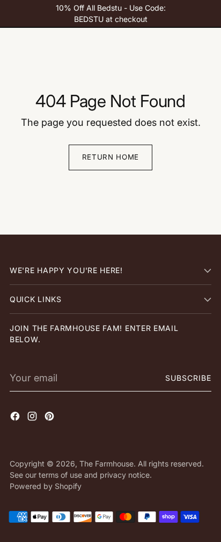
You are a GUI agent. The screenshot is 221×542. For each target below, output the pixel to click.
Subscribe (188, 377)
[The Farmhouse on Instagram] (33, 418)
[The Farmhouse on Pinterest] (50, 418)
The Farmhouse (106, 463)
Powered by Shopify (46, 486)
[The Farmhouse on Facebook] (16, 418)
